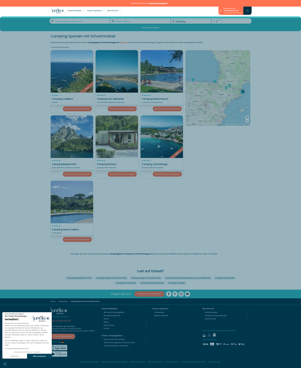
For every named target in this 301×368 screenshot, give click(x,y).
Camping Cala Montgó (155, 164)
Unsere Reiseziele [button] (74, 10)
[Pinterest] (175, 294)
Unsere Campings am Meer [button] (114, 339)
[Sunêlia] (58, 11)
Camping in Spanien (176, 283)
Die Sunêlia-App (214, 362)
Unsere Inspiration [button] (94, 10)
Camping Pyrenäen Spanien (152, 283)
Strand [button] (106, 319)
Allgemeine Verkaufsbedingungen (114, 362)
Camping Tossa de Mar (224, 278)
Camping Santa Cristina (65, 229)
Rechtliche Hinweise (155, 362)
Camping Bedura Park (64, 164)
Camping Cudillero (62, 99)
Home (53, 301)
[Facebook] (168, 294)
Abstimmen (14, 356)
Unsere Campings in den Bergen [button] (116, 346)
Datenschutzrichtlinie (137, 362)
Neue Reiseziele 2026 (112, 316)
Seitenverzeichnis (172, 362)
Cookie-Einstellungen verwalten (193, 362)
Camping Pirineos (106, 164)
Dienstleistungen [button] (211, 312)
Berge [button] (106, 322)
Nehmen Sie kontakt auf (63, 336)
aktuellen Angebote (158, 3)
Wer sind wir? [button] (113, 10)
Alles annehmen (39, 356)
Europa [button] (106, 328)
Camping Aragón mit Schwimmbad (145, 278)
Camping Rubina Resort (155, 99)
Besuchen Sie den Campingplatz (77, 109)
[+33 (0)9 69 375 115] (221, 10)
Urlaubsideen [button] (159, 312)
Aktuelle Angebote (161, 316)
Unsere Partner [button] (210, 319)
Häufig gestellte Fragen (90, 362)
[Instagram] (181, 294)
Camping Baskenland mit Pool (79, 278)
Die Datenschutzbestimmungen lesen (17, 348)
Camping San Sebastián (110, 99)
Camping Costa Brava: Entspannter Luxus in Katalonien (187, 278)
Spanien (123, 42)
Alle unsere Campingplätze (114, 312)
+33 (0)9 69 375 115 (230, 11)
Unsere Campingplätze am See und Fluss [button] (119, 343)
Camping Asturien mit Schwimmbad (111, 278)
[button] (5, 364)
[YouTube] (187, 294)
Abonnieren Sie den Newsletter (149, 294)
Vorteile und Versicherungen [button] (216, 316)
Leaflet (229, 125)
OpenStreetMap (238, 125)
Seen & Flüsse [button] (109, 325)
